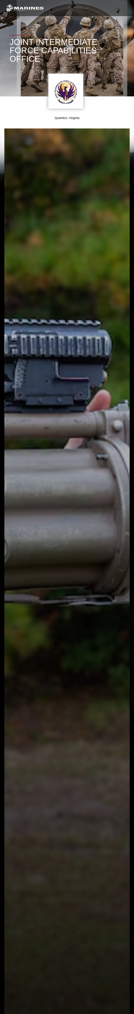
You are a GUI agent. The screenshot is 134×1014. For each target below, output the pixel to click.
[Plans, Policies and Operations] (25, 8)
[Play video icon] (62, 548)
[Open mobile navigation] (125, 8)
